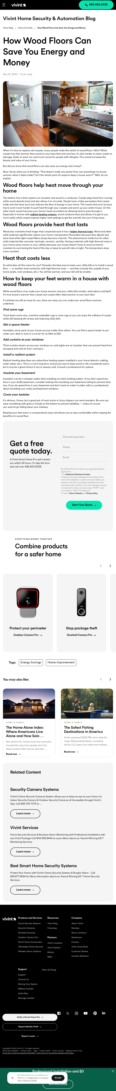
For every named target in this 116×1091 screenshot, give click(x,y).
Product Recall (44, 1051)
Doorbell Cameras (26, 933)
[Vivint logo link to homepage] (15, 4)
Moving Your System (28, 984)
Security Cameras (26, 928)
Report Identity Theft (28, 1027)
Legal (35, 1051)
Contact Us (23, 979)
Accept (58, 1078)
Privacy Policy (92, 493)
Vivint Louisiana (54, 943)
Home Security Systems (29, 923)
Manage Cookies (26, 998)
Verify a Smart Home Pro (28, 1017)
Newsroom (76, 937)
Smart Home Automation (30, 942)
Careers (75, 942)
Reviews (75, 928)
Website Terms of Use (74, 1051)
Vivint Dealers (54, 948)
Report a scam (28, 1036)
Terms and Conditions (10, 1051)
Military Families (26, 989)
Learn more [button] (23, 813)
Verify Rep (23, 993)
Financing (52, 928)
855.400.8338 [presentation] (98, 4)
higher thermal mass (81, 232)
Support (22, 975)
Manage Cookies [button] (30, 1081)
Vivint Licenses (58, 1051)
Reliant (50, 952)
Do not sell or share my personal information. (19, 1053)
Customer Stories (79, 951)
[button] (3, 4)
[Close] (12, 1078)
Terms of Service (75, 493)
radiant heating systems (43, 214)
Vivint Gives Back (79, 947)
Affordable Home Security (30, 947)
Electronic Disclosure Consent (78, 474)
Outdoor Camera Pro (28, 937)
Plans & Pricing (49, 970)
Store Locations (78, 933)
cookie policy (33, 1078)
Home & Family (25, 28)
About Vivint (77, 923)
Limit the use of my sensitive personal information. (55, 1053)
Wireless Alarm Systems (29, 951)
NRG (49, 957)
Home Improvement (61, 662)
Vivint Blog (8, 28)
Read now (11, 754)
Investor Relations (80, 956)
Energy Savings (31, 662)
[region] (37, 1078)
